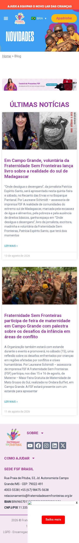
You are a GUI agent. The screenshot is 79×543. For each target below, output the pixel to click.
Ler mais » (11, 245)
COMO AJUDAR (16, 458)
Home (6, 56)
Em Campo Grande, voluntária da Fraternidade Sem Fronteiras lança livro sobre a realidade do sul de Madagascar (38, 168)
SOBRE (32, 433)
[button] (6, 18)
